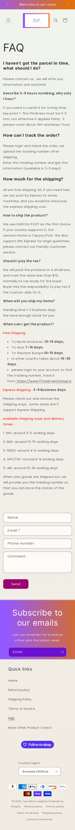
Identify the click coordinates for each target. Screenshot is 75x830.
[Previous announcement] (7, 4)
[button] (8, 20)
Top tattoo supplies (35, 801)
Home (13, 681)
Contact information (39, 819)
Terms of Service (21, 709)
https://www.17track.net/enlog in (44, 381)
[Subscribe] (61, 652)
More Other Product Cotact (30, 728)
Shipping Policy (20, 699)
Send (15, 584)
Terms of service (27, 813)
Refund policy (19, 690)
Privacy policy (55, 806)
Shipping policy (52, 813)
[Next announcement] (67, 4)
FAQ (11, 718)
